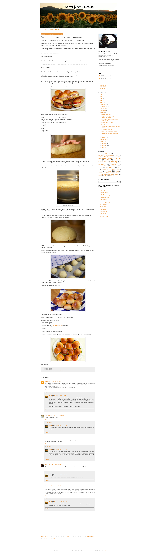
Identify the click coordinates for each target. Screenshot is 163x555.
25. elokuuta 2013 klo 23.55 (56, 381)
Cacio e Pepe (103, 190)
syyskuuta (103, 110)
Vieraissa (106, 175)
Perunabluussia (103, 209)
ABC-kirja (107, 154)
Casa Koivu (102, 194)
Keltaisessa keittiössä (105, 202)
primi (99, 171)
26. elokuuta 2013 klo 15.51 (54, 438)
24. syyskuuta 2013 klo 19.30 (61, 501)
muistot (100, 167)
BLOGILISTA (103, 85)
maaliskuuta (104, 145)
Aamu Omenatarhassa (105, 189)
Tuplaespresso (48, 415)
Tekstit (102, 75)
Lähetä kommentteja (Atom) (50, 538)
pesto (113, 169)
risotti (117, 171)
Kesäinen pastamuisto (106, 114)
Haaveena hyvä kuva (105, 197)
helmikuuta (104, 147)
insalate (110, 158)
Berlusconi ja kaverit (108, 155)
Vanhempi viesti (90, 536)
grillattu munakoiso (57, 325)
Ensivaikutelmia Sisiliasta (107, 122)
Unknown (47, 381)
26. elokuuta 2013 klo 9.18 (60, 395)
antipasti (52, 370)
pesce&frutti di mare (105, 169)
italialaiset (57, 370)
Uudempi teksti (44, 536)
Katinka (47, 464)
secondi (116, 174)
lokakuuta (103, 108)
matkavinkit (114, 165)
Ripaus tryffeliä (103, 211)
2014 (101, 100)
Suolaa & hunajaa (104, 215)
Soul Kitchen (103, 213)
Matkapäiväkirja (102, 165)
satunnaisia (110, 174)
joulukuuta (103, 104)
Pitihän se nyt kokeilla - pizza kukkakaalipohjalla (107, 117)
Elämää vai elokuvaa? (110, 157)
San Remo (103, 174)
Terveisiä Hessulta (104, 216)
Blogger (106, 551)
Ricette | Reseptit (54, 29)
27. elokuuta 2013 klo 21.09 (60, 475)
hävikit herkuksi (102, 158)
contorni (116, 155)
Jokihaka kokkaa (103, 199)
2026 (101, 94)
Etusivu (46, 29)
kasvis (115, 163)
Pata (46, 438)
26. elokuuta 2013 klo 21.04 (60, 449)
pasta (119, 167)
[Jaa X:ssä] (48, 369)
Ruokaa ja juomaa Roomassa (113, 172)
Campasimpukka (104, 192)
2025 (101, 96)
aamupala (48, 370)
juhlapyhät (107, 163)
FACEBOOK (102, 88)
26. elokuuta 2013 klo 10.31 (59, 415)
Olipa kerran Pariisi (104, 208)
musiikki (109, 167)
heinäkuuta (104, 137)
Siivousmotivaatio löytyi (106, 129)
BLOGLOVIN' (103, 87)
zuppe (111, 175)
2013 (101, 102)
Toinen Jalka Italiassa (78, 7)
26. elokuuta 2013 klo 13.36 (60, 425)
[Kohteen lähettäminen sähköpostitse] (45, 369)
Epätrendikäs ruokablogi (105, 195)
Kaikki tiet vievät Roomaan (106, 201)
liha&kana (113, 164)
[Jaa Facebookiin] (50, 369)
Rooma (100, 172)
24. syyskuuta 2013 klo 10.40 (58, 486)
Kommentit (103, 78)
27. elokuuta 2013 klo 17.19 (55, 464)
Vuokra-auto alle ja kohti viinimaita (109, 131)
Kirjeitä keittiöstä (103, 204)
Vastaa (46, 389)
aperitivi (100, 155)
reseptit (70, 370)
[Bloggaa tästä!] (47, 369)
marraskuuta (104, 106)
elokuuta (103, 112)
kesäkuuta (103, 139)
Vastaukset (49, 392)
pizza (118, 169)
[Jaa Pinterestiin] (51, 369)
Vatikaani (100, 175)
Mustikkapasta (103, 206)
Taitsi (50, 395)
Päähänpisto (104, 124)
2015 (101, 98)
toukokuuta (104, 141)
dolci (99, 157)
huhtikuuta (103, 143)
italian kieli (61, 370)
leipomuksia (66, 370)
